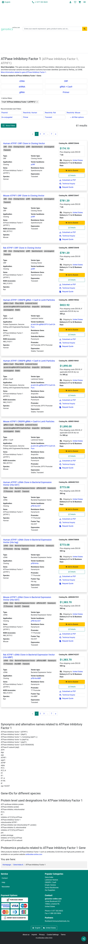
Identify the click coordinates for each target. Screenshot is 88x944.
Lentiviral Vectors (51, 880)
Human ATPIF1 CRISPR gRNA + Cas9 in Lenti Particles (29, 300)
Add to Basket (73, 170)
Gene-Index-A (18, 865)
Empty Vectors (50, 885)
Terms (63, 935)
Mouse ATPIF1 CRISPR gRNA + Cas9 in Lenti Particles (28, 421)
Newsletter (6, 887)
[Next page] (55, 134)
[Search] (84, 29)
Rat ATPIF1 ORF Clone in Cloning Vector (22, 247)
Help (3, 882)
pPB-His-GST (36, 506)
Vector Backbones (51, 888)
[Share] (83, 938)
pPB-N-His (35, 563)
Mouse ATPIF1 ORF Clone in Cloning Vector (23, 195)
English (7, 2)
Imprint (34, 935)
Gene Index (49, 877)
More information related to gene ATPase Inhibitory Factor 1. (23, 72)
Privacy (42, 935)
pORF (33, 164)
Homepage (7, 865)
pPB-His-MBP (36, 678)
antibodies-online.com (33, 854)
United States (78, 160)
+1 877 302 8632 (41, 2)
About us (26, 935)
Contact (5, 878)
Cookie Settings (53, 935)
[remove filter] (37, 102)
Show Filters (10, 125)
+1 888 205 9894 (54, 913)
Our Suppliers (50, 890)
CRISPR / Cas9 (50, 882)
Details (73, 175)
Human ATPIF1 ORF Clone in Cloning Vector (24, 143)
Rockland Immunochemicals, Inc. (57, 921)
